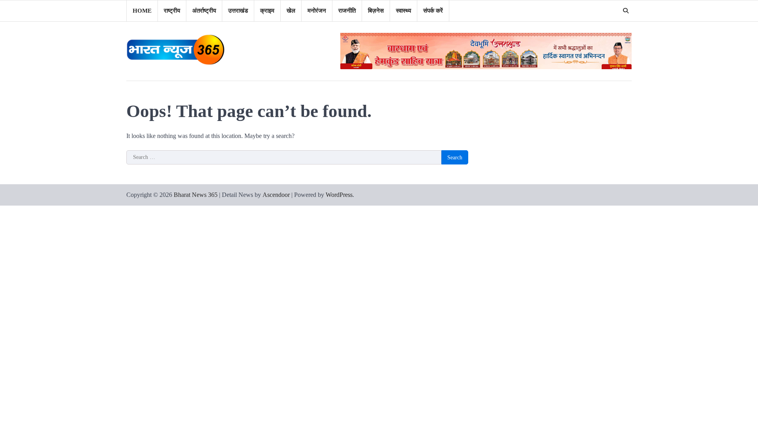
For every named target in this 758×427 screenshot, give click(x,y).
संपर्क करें (433, 11)
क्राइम (267, 11)
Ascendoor (276, 194)
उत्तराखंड (238, 11)
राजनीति (347, 11)
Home (142, 11)
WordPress (339, 194)
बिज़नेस (376, 11)
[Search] (626, 11)
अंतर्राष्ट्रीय (204, 11)
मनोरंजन (317, 11)
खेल (291, 11)
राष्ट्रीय (172, 11)
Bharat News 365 (196, 194)
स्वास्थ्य (403, 11)
